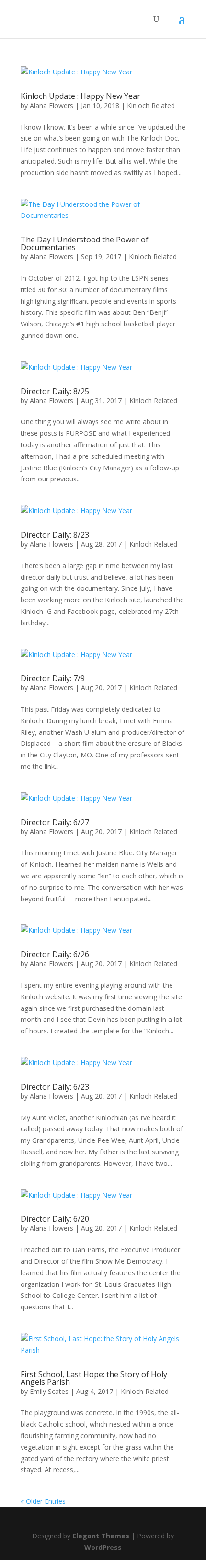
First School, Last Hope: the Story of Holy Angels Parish (94, 1378)
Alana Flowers (51, 105)
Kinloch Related (151, 105)
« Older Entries (43, 1501)
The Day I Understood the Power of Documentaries (85, 243)
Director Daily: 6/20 (55, 1218)
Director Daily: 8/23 (55, 534)
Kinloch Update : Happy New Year (80, 96)
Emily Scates (49, 1391)
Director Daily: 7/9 (53, 678)
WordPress (103, 1547)
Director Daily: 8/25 (55, 391)
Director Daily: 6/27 (55, 822)
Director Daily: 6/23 (55, 1086)
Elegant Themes (100, 1535)
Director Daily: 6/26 (55, 954)
